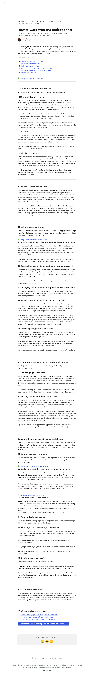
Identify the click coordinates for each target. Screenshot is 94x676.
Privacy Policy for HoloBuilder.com (57, 665)
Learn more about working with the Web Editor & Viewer (43, 624)
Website (77, 3)
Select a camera (67, 667)
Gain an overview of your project (31, 62)
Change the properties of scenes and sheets (35, 70)
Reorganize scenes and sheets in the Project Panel (37, 68)
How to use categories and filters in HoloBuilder (36, 617)
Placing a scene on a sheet (29, 66)
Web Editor (40, 21)
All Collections (22, 21)
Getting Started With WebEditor (55, 21)
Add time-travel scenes (28, 73)
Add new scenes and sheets (30, 64)
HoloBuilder (31, 21)
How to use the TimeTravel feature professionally (37, 619)
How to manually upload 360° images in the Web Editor (39, 615)
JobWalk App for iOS (76, 665)
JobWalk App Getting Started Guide (49, 667)
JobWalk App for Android (29, 667)
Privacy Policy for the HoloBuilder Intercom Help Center (28, 665)
